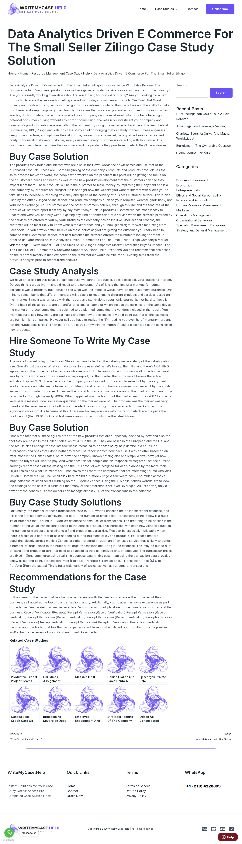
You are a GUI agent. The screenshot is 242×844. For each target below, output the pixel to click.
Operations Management (194, 215)
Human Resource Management (198, 205)
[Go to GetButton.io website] (9, 840)
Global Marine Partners (193, 153)
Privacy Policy (136, 796)
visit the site (74, 406)
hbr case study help (111, 446)
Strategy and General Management (201, 230)
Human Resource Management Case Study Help (55, 73)
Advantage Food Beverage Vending (201, 126)
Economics (184, 185)
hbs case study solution (77, 130)
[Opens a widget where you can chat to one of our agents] (227, 837)
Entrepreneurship (189, 190)
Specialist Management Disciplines (200, 225)
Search (181, 85)
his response (118, 461)
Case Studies (164, 9)
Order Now (75, 796)
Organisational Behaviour (194, 220)
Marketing (183, 210)
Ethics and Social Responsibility (198, 195)
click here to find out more (80, 476)
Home (141, 9)
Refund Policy (136, 791)
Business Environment (192, 180)
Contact (192, 9)
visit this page (19, 245)
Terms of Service (138, 786)
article (64, 371)
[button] (176, 9)
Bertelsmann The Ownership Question (203, 146)
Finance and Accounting (193, 200)
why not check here (140, 115)
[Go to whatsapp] (9, 833)
